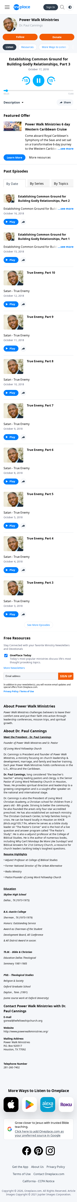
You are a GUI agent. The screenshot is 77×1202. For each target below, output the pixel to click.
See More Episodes (38, 625)
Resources (27, 47)
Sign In (50, 7)
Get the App (20, 1167)
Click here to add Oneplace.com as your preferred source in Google (39, 1133)
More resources (40, 157)
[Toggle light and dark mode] (70, 7)
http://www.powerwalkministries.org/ (26, 1031)
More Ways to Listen (54, 47)
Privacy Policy (56, 1167)
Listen (9, 47)
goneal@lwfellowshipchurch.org (23, 1020)
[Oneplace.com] (21, 7)
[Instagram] (50, 1150)
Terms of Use (22, 1174)
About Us (37, 1167)
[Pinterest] (38, 1150)
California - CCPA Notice (38, 1181)
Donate (56, 37)
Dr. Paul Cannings (31, 25)
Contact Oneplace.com (48, 1174)
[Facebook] (26, 1150)
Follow (20, 37)
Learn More (14, 157)
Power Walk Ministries (39, 19)
